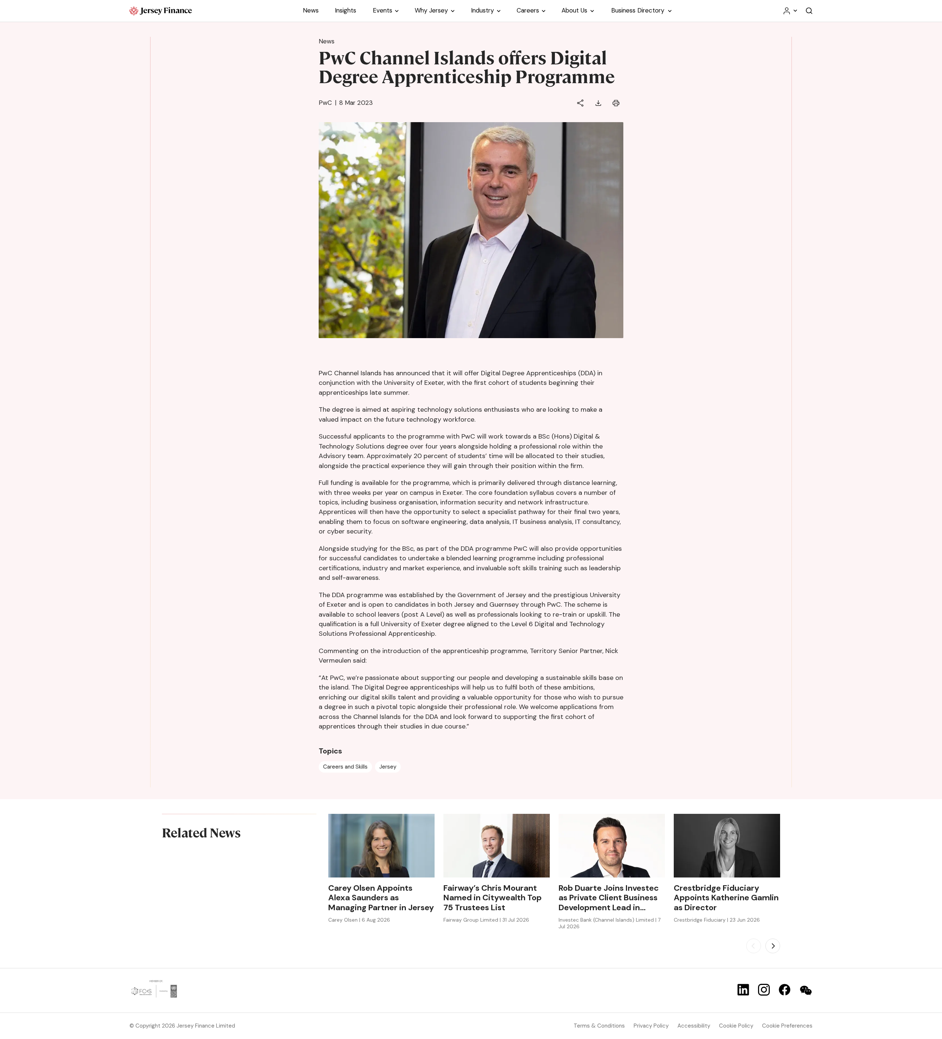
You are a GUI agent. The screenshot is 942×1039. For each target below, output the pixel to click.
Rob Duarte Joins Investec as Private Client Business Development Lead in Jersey (609, 897)
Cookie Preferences (787, 1025)
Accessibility (693, 1025)
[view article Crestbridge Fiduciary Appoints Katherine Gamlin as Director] (727, 845)
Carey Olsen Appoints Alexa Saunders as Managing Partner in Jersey (381, 897)
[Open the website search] (809, 10)
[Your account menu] (789, 10)
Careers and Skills (345, 766)
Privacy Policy (651, 1025)
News (326, 41)
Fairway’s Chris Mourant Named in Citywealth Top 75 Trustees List (492, 897)
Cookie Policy (736, 1025)
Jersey (387, 766)
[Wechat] (805, 990)
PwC (325, 103)
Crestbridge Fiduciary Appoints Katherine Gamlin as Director (726, 897)
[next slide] (772, 946)
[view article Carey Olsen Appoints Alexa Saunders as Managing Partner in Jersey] (381, 845)
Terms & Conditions (599, 1025)
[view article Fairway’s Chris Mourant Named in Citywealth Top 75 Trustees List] (496, 845)
